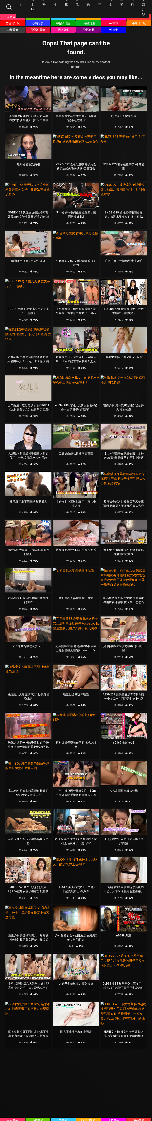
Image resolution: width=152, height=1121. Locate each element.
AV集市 (113, 23)
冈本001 (63, 29)
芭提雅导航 (13, 23)
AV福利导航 (38, 29)
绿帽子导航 (63, 23)
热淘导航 (38, 23)
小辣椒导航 (139, 23)
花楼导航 (12, 29)
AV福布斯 (88, 29)
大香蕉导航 (88, 23)
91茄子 (113, 29)
